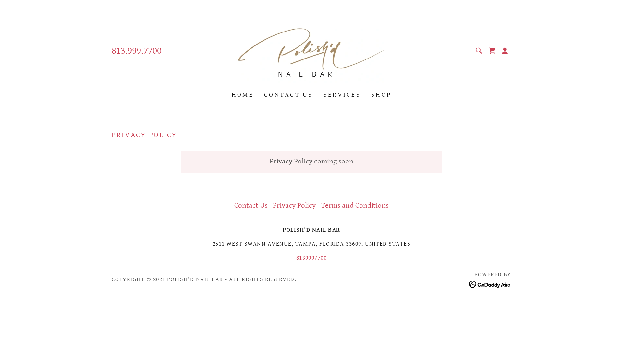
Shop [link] (381, 94)
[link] (311, 50)
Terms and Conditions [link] (355, 205)
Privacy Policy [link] (294, 205)
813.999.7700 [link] (137, 50)
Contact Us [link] (288, 94)
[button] (504, 50)
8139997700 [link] (311, 257)
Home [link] (243, 94)
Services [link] (342, 94)
